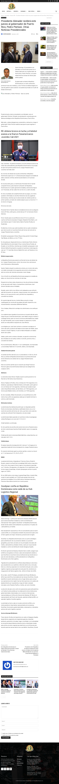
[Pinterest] (18, 38)
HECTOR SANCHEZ (7, 34)
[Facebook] (48, 1)
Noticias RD (12, 15)
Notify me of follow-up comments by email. (13, 733)
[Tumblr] (25, 38)
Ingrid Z (42, 71)
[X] (53, 1)
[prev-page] (2, 697)
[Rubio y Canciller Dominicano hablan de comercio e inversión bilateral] (7, 684)
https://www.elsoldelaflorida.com (20, 664)
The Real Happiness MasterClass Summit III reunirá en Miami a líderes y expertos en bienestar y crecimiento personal (52, 55)
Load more (48, 61)
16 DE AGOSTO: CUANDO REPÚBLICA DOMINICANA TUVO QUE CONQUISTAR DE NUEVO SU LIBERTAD (48, 73)
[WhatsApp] (29, 38)
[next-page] (4, 697)
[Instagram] (51, 1)
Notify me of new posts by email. (11, 735)
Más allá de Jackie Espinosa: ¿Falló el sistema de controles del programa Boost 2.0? (48, 94)
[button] (56, 11)
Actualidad (7, 15)
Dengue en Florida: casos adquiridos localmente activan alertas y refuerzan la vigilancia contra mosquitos (52, 40)
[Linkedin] (22, 38)
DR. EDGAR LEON (44, 77)
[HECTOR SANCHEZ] (2, 34)
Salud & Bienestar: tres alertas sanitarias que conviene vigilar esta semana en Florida (34, 773)
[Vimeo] (55, 1)
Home (2, 15)
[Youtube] (57, 1)
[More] (33, 38)
